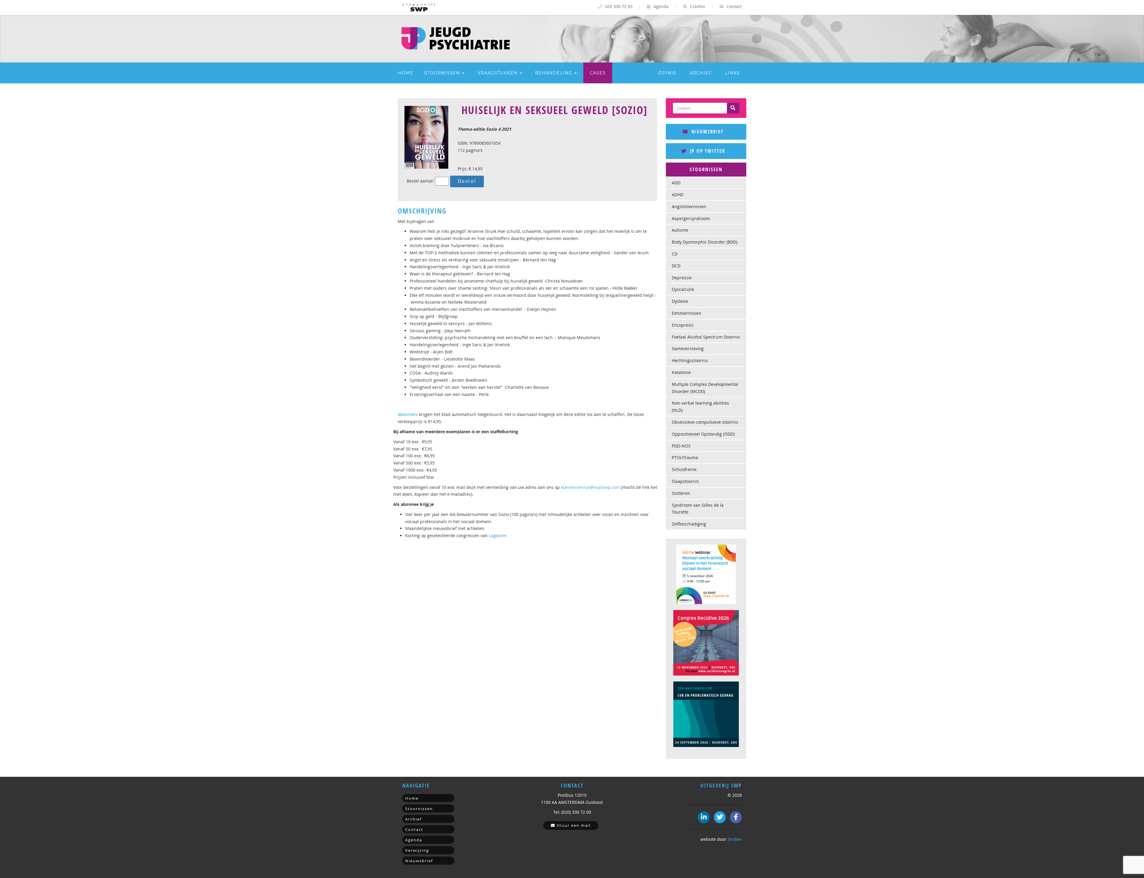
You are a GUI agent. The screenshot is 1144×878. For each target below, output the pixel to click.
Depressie (682, 277)
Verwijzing (417, 850)
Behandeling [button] (554, 73)
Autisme (680, 230)
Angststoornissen (689, 206)
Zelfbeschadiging (689, 524)
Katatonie (681, 372)
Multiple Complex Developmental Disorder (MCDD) (705, 387)
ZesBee (735, 839)
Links (732, 73)
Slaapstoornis (685, 481)
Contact (733, 6)
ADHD (677, 194)
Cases (598, 73)
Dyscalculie (683, 289)
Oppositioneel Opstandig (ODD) (703, 434)
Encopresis (683, 325)
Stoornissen (419, 808)
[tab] (706, 170)
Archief (701, 73)
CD (674, 254)
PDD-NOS (681, 446)
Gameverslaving (688, 348)
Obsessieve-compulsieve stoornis (705, 422)
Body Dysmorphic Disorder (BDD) (704, 242)
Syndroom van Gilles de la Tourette (698, 508)
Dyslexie (680, 301)
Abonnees (408, 414)
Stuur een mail (573, 825)
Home (405, 73)
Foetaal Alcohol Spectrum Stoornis (706, 337)
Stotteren (681, 493)
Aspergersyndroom (691, 218)
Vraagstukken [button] (498, 73)
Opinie (667, 73)
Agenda (660, 6)
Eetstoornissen (686, 313)
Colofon (697, 6)
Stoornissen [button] (442, 73)
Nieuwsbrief (707, 131)
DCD (676, 266)
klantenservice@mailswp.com (590, 487)
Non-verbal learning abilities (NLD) (700, 406)
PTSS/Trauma (685, 457)
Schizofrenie (684, 469)
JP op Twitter (706, 151)
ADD (676, 182)
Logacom (497, 535)
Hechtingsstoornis (690, 360)
